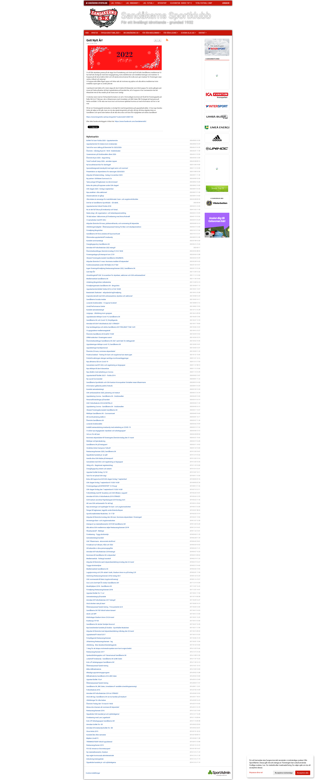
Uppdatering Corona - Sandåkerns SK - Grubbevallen (105, 396)
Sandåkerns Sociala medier (96, 299)
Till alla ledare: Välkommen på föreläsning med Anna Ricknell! (108, 216)
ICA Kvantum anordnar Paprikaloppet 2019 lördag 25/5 (105, 500)
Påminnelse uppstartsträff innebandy (99, 237)
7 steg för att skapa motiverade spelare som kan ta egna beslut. (109, 648)
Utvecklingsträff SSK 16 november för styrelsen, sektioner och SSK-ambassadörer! (115, 275)
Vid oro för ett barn (93, 434)
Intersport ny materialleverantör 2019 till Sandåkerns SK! (106, 524)
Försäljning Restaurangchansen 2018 (99, 590)
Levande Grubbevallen (94, 424)
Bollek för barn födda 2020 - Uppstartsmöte (102, 140)
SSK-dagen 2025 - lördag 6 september (100, 189)
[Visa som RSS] (167, 40)
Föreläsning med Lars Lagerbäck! (98, 717)
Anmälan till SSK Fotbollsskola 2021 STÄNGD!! (102, 324)
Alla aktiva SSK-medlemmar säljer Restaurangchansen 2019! (107, 527)
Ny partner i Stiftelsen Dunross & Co (99, 178)
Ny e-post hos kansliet (94, 379)
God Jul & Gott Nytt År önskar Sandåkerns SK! (102, 583)
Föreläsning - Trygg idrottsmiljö (97, 534)
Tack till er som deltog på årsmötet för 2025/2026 (103, 147)
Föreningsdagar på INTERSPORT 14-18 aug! (101, 486)
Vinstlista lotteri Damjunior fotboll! (98, 448)
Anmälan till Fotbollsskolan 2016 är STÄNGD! (102, 693)
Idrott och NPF (91, 614)
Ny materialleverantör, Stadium (97, 752)
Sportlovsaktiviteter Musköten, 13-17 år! (100, 514)
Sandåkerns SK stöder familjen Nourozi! (100, 624)
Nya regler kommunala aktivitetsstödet (100, 755)
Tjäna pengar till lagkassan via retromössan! (102, 182)
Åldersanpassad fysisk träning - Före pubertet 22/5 (104, 607)
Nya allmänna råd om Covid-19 (97, 362)
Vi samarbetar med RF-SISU (96, 220)
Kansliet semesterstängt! (95, 310)
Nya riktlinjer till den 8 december (97, 368)
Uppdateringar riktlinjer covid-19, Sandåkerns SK (103, 344)
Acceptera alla (302, 773)
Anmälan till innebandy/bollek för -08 (99, 728)
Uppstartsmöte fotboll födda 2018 (98, 206)
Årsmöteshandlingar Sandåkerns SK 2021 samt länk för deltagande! (110, 341)
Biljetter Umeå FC (92, 738)
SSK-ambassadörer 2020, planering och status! (103, 393)
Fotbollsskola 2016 (93, 690)
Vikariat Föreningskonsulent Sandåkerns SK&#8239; (104, 258)
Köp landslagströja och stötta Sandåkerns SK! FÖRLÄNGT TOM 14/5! (110, 327)
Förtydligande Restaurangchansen (98, 638)
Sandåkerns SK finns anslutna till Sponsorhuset (103, 234)
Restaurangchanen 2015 (95, 745)
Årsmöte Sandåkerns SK (95, 420)
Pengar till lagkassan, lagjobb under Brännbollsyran (104, 510)
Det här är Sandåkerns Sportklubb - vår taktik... (102, 203)
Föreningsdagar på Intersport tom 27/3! (100, 254)
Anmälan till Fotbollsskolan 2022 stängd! (100, 248)
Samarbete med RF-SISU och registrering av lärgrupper (105, 365)
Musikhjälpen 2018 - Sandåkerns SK (99, 586)
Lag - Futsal (148, 3)
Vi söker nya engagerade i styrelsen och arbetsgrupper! (106, 431)
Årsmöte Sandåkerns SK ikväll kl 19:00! (100, 334)
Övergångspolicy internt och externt (99, 469)
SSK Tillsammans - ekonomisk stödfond (100, 541)
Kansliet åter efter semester (96, 735)
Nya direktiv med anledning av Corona (99, 372)
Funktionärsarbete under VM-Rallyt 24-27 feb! (102, 265)
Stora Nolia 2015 (92, 731)
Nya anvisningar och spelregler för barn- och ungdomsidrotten (108, 507)
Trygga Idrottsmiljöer (93, 565)
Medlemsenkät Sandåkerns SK (97, 279)
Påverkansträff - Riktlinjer (95, 531)
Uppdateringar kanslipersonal (97, 348)
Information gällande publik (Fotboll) (99, 386)
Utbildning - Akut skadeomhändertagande (101, 645)
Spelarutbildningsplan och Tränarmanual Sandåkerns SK (106, 655)
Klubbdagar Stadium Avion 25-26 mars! (100, 617)
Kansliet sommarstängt (94, 241)
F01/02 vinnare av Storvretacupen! (98, 749)
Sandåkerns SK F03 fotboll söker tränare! (101, 610)
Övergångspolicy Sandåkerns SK (98, 244)
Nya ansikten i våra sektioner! (96, 192)
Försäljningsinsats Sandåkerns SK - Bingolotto (102, 286)
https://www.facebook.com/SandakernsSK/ (130, 121)
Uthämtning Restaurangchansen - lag (99, 641)
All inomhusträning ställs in (96, 417)
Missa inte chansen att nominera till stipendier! (102, 707)
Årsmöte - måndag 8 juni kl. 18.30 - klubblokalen (103, 151)
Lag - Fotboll (116, 3)
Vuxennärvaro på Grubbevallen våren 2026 (101, 154)
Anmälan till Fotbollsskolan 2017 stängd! (100, 600)
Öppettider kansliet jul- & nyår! (97, 455)
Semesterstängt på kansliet (96, 596)
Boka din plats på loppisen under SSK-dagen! (102, 185)
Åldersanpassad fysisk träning (97, 666)
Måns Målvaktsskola (93, 669)
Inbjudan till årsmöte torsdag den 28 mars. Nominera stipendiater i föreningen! (114, 517)
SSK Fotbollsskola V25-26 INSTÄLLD (99, 403)
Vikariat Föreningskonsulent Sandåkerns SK (102, 410)
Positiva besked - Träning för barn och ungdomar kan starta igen (109, 355)
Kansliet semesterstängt (95, 389)
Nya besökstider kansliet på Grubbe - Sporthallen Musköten (107, 628)
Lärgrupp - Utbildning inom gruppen (99, 313)
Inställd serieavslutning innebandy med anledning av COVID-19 (108, 427)
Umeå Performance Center (95, 306)
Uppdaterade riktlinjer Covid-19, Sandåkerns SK (103, 317)
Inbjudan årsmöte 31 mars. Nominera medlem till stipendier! (107, 261)
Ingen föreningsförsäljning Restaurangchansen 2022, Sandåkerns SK (110, 268)
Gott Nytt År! (94, 40)
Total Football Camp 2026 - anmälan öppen (101, 161)
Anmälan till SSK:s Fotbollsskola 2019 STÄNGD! (103, 496)
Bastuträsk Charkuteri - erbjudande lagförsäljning (103, 292)
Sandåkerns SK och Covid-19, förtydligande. (102, 320)
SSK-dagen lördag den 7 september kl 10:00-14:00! (104, 489)
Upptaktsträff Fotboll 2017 (95, 635)
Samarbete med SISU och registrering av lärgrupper (104, 462)
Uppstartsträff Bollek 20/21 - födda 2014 (100, 375)
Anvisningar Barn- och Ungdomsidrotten (100, 520)
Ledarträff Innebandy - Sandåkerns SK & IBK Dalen (104, 659)
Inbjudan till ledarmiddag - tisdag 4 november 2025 (104, 175)
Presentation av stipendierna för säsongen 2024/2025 (105, 172)
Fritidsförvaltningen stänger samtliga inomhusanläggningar (107, 358)
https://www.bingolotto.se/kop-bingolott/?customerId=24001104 (109, 117)
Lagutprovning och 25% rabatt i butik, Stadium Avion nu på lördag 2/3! (111, 572)
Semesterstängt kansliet (95, 538)
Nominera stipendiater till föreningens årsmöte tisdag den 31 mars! (110, 438)
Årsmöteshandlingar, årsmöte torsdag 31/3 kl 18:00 (104, 251)
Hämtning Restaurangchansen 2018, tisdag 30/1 (103, 576)
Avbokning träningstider (95, 759)
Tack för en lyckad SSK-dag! (96, 476)
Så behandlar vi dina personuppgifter (99, 548)
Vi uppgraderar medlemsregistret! (98, 330)
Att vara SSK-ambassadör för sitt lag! (99, 503)
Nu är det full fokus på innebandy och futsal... (102, 210)
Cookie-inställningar (93, 773)
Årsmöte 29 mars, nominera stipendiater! (100, 351)
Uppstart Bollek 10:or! (94, 679)
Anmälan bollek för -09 (94, 724)
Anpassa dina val (256, 772)
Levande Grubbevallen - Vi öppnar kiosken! (101, 303)
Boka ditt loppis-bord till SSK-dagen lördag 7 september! (106, 479)
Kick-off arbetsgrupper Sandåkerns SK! (100, 662)
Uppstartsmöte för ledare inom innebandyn (101, 144)
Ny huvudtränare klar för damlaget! (98, 165)
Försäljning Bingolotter (94, 230)
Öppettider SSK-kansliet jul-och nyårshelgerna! (102, 714)
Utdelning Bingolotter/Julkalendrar (98, 282)
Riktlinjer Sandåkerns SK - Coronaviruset (100, 413)
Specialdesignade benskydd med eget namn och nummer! (107, 168)
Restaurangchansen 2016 (95, 711)
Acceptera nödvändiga (284, 773)
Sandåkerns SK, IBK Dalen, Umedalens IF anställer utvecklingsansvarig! (111, 686)
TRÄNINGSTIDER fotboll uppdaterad (99, 742)
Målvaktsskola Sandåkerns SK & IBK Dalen (101, 676)
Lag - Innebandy (132, 3)
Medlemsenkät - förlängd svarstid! (98, 558)
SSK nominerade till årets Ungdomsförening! (102, 579)
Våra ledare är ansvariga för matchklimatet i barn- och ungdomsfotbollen (112, 199)
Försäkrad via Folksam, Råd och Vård (99, 545)
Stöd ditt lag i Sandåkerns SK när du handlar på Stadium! (106, 697)
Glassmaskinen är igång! (95, 196)
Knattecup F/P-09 (92, 621)
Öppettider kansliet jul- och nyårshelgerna (101, 762)
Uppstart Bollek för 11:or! (95, 593)
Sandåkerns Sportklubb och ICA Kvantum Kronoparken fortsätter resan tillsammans (116, 382)
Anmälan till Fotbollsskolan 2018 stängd (100, 552)
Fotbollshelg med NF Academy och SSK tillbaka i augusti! (106, 493)
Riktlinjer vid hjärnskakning (95, 441)
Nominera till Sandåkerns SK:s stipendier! (101, 555)
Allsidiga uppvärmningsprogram (97, 673)
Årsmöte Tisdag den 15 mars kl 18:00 (99, 704)
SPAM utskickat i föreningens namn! (99, 337)
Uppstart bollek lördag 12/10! (96, 472)
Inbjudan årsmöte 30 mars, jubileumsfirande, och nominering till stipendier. (112, 223)
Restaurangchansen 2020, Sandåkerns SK (101, 451)
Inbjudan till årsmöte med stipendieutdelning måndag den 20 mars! (110, 631)
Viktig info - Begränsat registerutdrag (99, 465)
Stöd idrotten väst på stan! (95, 603)
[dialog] (280, 766)
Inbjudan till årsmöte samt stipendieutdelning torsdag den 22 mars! (110, 562)
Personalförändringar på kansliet (98, 400)
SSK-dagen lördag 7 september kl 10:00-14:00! (102, 482)
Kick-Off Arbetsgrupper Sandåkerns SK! (100, 721)
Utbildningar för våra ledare (96, 700)
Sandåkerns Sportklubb (97, 3)
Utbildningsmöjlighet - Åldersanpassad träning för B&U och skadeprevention (113, 227)
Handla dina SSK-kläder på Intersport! (99, 458)
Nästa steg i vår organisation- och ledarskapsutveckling (106, 213)
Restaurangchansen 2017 (95, 652)
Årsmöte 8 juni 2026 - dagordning (98, 158)
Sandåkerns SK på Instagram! (96, 444)
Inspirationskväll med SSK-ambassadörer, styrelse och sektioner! (111, 296)
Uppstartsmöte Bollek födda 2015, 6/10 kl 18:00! (103, 289)
